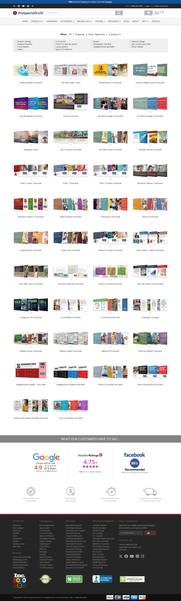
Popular (80, 34)
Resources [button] (113, 21)
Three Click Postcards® (21, 557)
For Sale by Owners (46, 568)
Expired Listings (138, 41)
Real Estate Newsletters (74, 538)
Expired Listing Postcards (75, 546)
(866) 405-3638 (136, 6)
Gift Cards (17, 546)
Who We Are (97, 552)
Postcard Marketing (73, 554)
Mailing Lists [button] (84, 21)
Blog (126, 21)
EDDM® (16, 533)
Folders (16, 541)
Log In (147, 6)
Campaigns (51, 21)
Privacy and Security (99, 565)
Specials (156, 21)
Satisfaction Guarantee (100, 544)
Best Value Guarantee (100, 541)
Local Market (23, 46)
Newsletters (17, 538)
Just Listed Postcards (73, 525)
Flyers (15, 536)
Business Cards (19, 544)
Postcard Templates (73, 557)
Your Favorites (97, 34)
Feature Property (24, 44)
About (135, 21)
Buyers (97, 41)
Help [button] (144, 21)
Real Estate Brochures (74, 544)
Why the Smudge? (99, 528)
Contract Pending (45, 533)
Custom (114, 34)
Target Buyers (44, 544)
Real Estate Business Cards (76, 541)
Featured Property (46, 560)
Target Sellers (44, 546)
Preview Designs (31, 60)
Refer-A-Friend (97, 554)
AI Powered (60, 41)
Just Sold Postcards (73, 533)
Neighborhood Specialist (104, 46)
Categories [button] (66, 21)
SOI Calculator (97, 536)
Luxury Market (62, 46)
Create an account (161, 6)
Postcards (17, 525)
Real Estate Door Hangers (75, 530)
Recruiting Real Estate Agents (76, 565)
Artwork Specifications (100, 549)
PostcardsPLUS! (19, 568)
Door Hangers (18, 528)
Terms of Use (97, 568)
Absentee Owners (46, 565)
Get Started (31, 72)
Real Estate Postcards (74, 528)
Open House (44, 528)
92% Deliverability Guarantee (103, 538)
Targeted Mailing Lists (74, 536)
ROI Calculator (97, 533)
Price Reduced (44, 530)
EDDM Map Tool (98, 562)
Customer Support (99, 525)
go (148, 533)
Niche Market (137, 46)
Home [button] (25, 21)
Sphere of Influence (64, 49)
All (70, 34)
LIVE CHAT (123, 550)
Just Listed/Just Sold (46, 525)
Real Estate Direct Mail (74, 552)
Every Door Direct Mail (75, 568)
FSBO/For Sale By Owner (66, 44)
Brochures (17, 530)
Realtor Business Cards (74, 562)
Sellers (20, 49)
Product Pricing (98, 530)
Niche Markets (44, 562)
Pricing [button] (99, 21)
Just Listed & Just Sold (141, 44)
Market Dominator (20, 562)
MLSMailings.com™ (20, 560)
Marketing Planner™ (99, 560)
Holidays (42, 554)
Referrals (42, 549)
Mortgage (43, 552)
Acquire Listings (24, 41)
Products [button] (36, 21)
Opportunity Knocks (20, 565)
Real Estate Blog (98, 557)
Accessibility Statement (101, 546)
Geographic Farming (102, 44)
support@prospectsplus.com (130, 547)
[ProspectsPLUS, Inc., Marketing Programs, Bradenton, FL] (102, 579)
